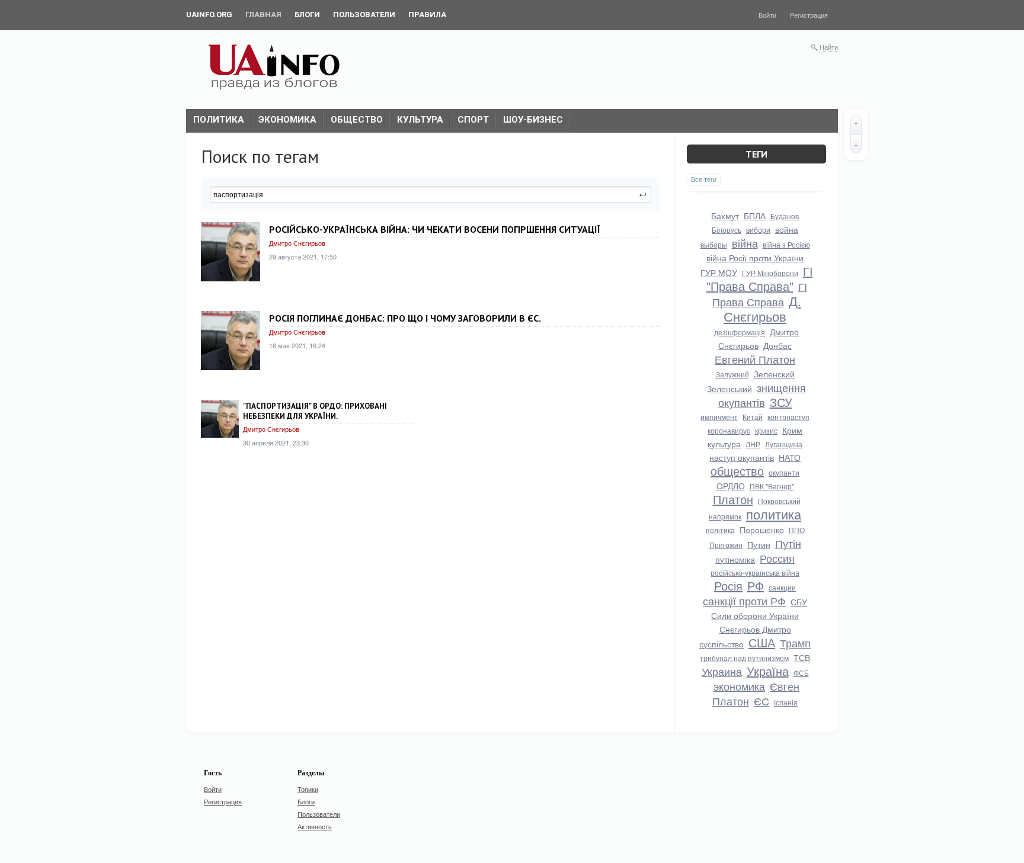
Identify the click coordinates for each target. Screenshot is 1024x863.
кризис (766, 430)
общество (737, 470)
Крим (792, 430)
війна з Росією (786, 244)
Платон (733, 499)
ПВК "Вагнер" (772, 486)
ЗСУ (781, 401)
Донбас (777, 345)
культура (724, 444)
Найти (829, 47)
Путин (758, 544)
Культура (420, 119)
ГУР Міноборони (770, 273)
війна (745, 243)
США (761, 642)
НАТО (790, 457)
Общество (357, 119)
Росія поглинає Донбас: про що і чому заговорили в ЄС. (405, 318)
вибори (758, 229)
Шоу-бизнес (533, 119)
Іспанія (786, 702)
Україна (768, 670)
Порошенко (762, 529)
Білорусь (726, 229)
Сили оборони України (755, 615)
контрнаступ (788, 417)
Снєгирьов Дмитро (755, 629)
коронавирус (729, 430)
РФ (755, 585)
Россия (777, 558)
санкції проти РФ (744, 600)
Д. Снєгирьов (762, 308)
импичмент (719, 417)
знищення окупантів (762, 395)
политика (773, 514)
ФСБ (801, 673)
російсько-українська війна (755, 572)
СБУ (799, 602)
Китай (753, 417)
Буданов (784, 216)
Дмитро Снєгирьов (297, 243)
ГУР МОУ (718, 272)
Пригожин (726, 545)
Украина (722, 671)
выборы (713, 244)
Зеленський (729, 388)
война (786, 229)
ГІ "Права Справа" (759, 278)
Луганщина (783, 444)
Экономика (287, 119)
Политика (218, 119)
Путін (788, 543)
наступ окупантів (741, 457)
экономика (739, 686)
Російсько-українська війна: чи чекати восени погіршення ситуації (434, 229)
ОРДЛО (730, 486)
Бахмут (725, 216)
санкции (782, 587)
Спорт (473, 119)
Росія (728, 585)
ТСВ (801, 657)
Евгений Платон (755, 359)
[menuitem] (209, 15)
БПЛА (755, 216)
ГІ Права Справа (759, 293)
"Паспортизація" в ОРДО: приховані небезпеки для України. (315, 411)
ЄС (761, 700)
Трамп (795, 642)
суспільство (721, 644)
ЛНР (752, 444)
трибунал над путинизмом (744, 658)
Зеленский (774, 374)
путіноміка (735, 559)
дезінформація (739, 332)
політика (720, 530)
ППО (797, 530)
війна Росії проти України (755, 258)
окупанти (784, 472)
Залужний (732, 374)
